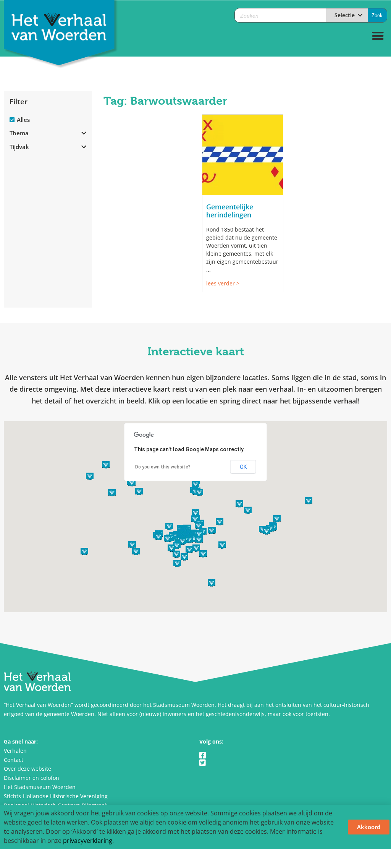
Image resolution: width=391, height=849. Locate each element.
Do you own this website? (163, 467)
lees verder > (222, 283)
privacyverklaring (87, 840)
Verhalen (15, 750)
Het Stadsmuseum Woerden (40, 787)
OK (243, 467)
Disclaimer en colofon (31, 777)
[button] (378, 35)
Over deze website (27, 768)
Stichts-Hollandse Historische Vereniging (56, 796)
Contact (13, 759)
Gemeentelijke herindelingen (229, 211)
